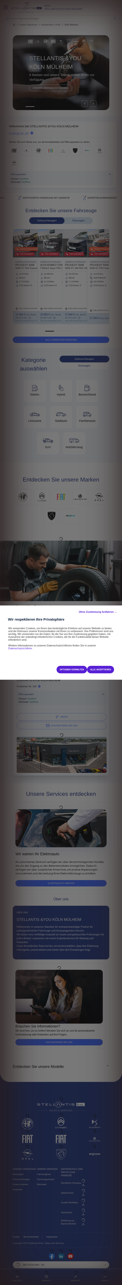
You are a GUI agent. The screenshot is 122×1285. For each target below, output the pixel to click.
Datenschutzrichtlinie (20, 648)
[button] (98, 612)
